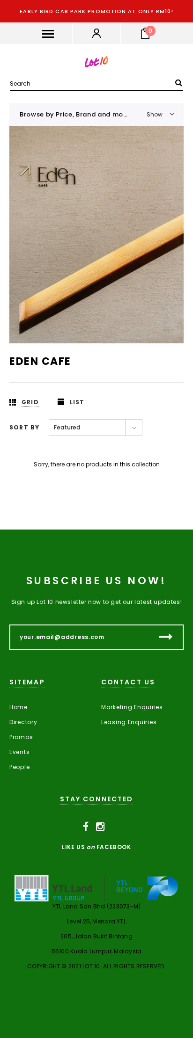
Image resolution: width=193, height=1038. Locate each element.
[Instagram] (100, 827)
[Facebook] (86, 827)
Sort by (24, 427)
